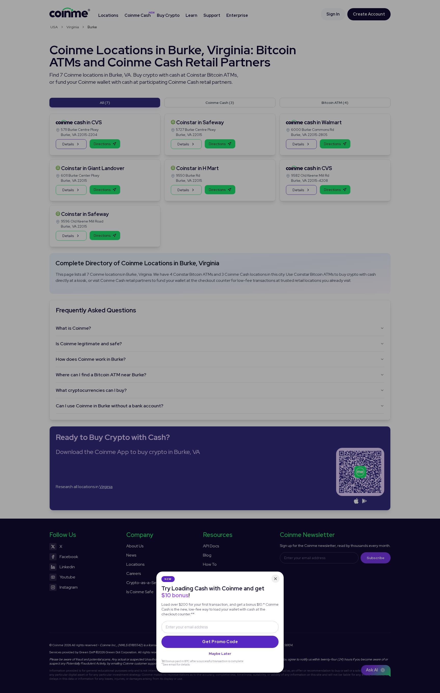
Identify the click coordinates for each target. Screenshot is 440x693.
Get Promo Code (220, 641)
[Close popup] (275, 579)
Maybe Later (220, 653)
